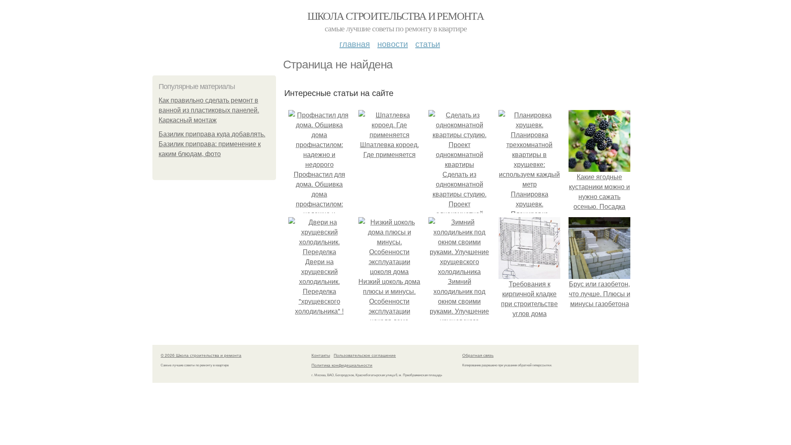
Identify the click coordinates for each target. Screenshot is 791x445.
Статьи (427, 43)
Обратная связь (478, 355)
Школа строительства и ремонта (395, 16)
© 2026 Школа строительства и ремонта (201, 355)
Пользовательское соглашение (365, 355)
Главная (354, 43)
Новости (392, 43)
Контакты (320, 355)
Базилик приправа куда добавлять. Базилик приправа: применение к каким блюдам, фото (212, 144)
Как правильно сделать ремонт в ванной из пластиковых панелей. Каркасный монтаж (209, 110)
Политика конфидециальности (341, 365)
